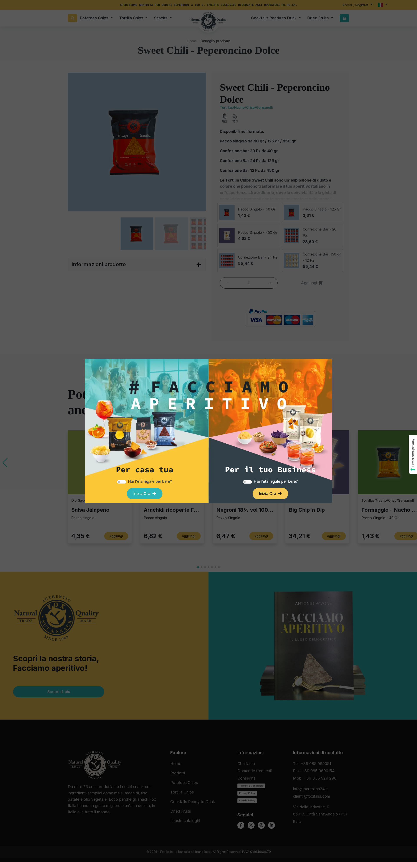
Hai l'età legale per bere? (150, 481)
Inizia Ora (142, 493)
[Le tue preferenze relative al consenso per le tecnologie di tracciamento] (413, 454)
